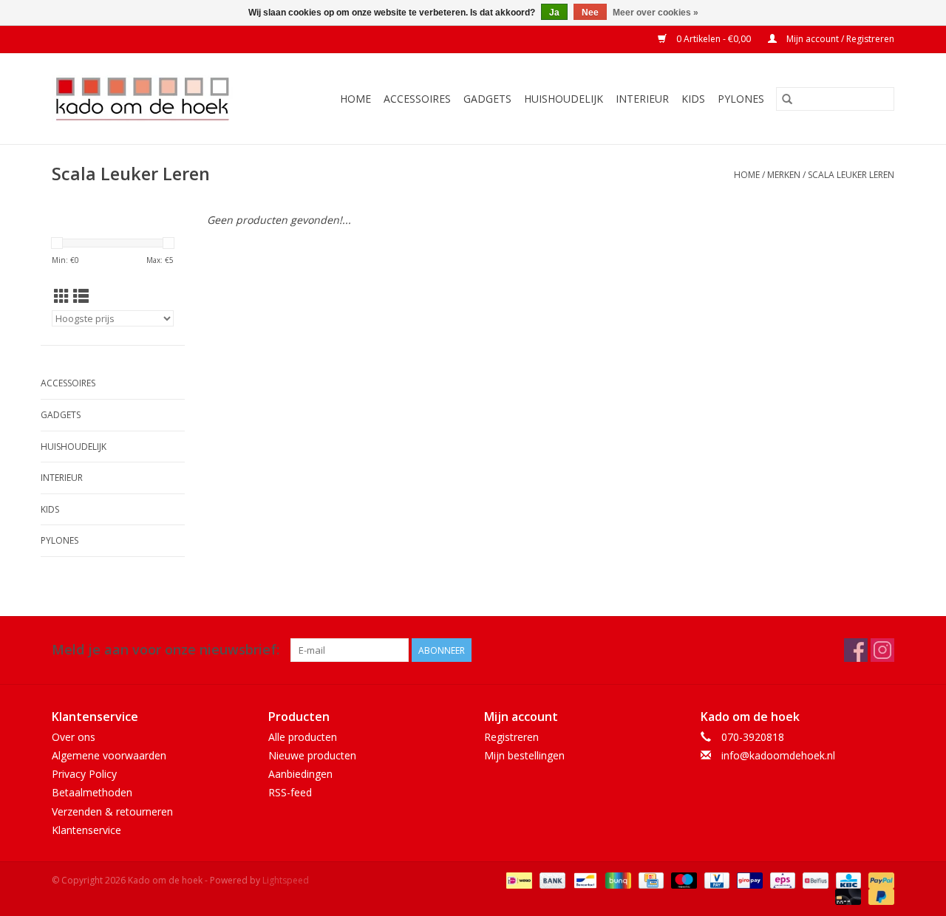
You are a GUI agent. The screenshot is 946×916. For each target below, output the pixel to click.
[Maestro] (682, 879)
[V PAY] (715, 879)
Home (355, 99)
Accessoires (417, 99)
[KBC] (847, 879)
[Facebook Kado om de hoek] (856, 650)
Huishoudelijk (563, 99)
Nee (590, 12)
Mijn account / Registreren (839, 39)
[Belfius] (813, 879)
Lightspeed (285, 880)
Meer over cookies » (655, 12)
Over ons (73, 737)
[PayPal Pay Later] (878, 895)
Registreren (511, 737)
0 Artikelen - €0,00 (713, 39)
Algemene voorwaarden (109, 755)
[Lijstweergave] (81, 296)
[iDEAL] (517, 879)
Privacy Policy (84, 774)
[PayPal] (878, 879)
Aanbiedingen (300, 774)
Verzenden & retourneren (112, 811)
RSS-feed (290, 792)
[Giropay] (748, 879)
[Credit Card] (649, 879)
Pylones (741, 99)
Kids (693, 99)
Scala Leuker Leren (851, 174)
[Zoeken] (787, 99)
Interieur (642, 99)
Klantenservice (86, 830)
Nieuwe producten (312, 755)
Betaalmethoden (92, 792)
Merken (783, 174)
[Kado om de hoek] (155, 98)
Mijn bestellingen (524, 755)
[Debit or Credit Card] (846, 895)
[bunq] (616, 879)
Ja (554, 12)
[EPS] (781, 879)
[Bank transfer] (551, 879)
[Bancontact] (584, 879)
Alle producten (302, 737)
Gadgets (487, 99)
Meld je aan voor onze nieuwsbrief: (165, 649)
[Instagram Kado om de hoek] (882, 650)
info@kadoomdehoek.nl (778, 755)
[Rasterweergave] (61, 296)
